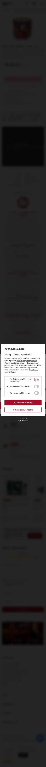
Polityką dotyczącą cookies (27, 361)
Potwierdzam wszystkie (23, 403)
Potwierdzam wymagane (23, 410)
